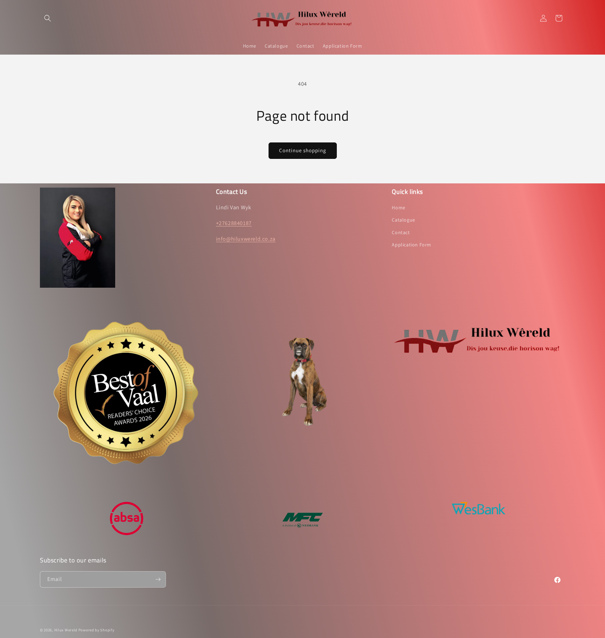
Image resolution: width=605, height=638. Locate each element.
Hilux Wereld (65, 630)
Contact (401, 232)
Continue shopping (302, 150)
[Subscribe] (158, 579)
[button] (47, 18)
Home (398, 207)
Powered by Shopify (96, 630)
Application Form (411, 244)
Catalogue (403, 220)
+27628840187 (234, 223)
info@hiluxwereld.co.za (246, 239)
